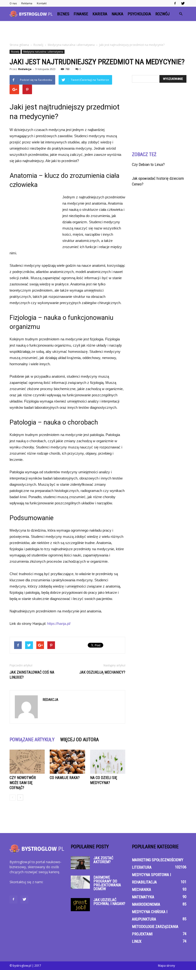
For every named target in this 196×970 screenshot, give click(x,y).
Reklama (26, 3)
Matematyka (143, 897)
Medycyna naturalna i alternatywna (43, 51)
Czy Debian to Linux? (148, 164)
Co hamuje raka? (65, 777)
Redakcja (25, 69)
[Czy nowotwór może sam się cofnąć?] (27, 762)
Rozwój (162, 13)
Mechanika (141, 889)
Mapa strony (166, 966)
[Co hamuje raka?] (67, 762)
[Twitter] (182, 3)
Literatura (142, 867)
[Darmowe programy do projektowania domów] (80, 882)
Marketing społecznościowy (157, 860)
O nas (13, 3)
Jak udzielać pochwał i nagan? (109, 902)
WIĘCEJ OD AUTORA (79, 739)
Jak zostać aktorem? (103, 860)
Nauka (117, 13)
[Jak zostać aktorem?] (80, 862)
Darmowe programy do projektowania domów (107, 883)
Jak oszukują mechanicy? (102, 672)
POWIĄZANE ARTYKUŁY (32, 739)
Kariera (100, 13)
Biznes (63, 13)
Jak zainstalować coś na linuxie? (32, 675)
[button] (180, 14)
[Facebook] (175, 3)
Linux (137, 941)
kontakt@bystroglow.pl (27, 887)
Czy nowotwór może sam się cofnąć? (23, 782)
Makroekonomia (146, 904)
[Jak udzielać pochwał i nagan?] (80, 904)
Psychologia (139, 13)
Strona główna (19, 45)
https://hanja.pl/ (59, 623)
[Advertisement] (98, 31)
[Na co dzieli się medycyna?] (107, 762)
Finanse (81, 13)
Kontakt (42, 3)
